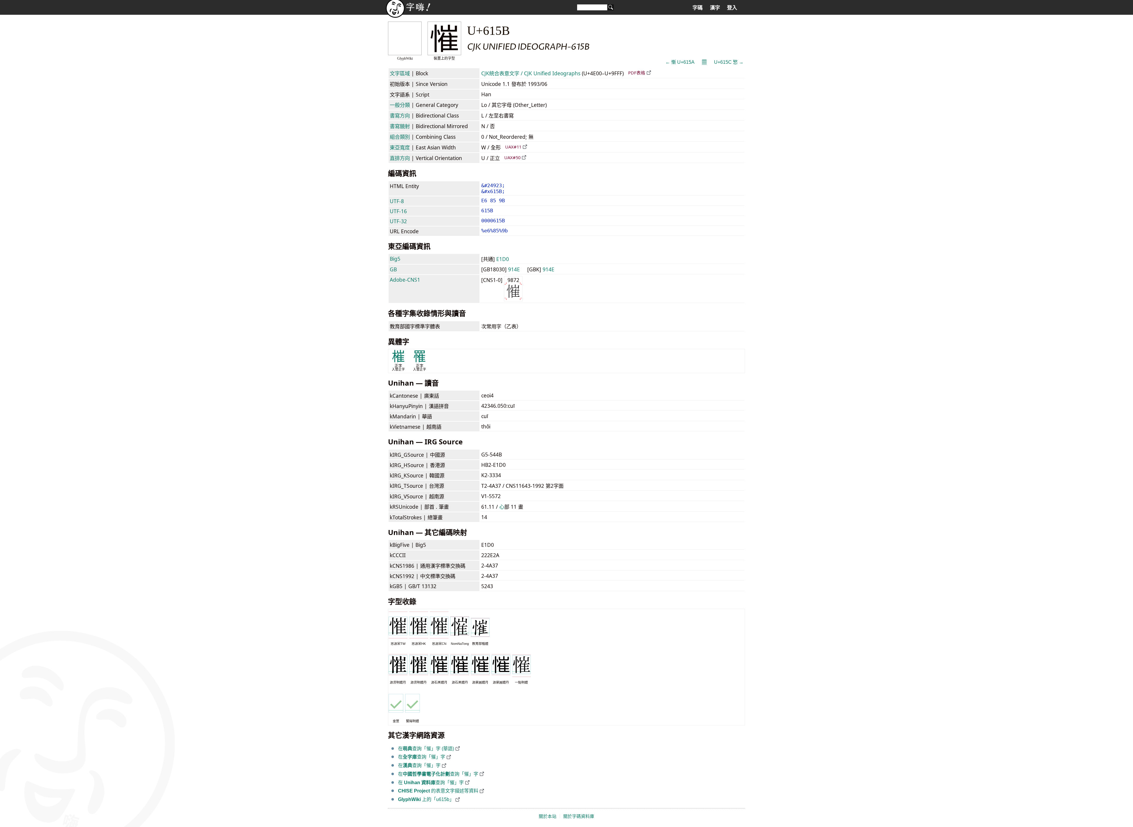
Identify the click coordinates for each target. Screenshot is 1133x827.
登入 (732, 8)
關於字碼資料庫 (578, 816)
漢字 (715, 8)
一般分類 (400, 104)
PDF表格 (636, 73)
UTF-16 (398, 211)
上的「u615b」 (426, 799)
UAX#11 (513, 147)
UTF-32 (398, 221)
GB (393, 269)
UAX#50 (512, 157)
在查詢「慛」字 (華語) (426, 748)
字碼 (697, 8)
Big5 (395, 258)
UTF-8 (397, 201)
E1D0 (502, 258)
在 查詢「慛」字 (431, 782)
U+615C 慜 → (729, 62)
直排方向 (400, 158)
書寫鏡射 (400, 126)
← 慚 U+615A (680, 62)
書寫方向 (400, 115)
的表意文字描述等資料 (438, 790)
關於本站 (547, 816)
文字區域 (400, 73)
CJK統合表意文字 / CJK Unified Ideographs (530, 73)
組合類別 (400, 136)
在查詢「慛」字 (421, 756)
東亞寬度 (400, 147)
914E (514, 269)
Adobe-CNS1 (405, 279)
